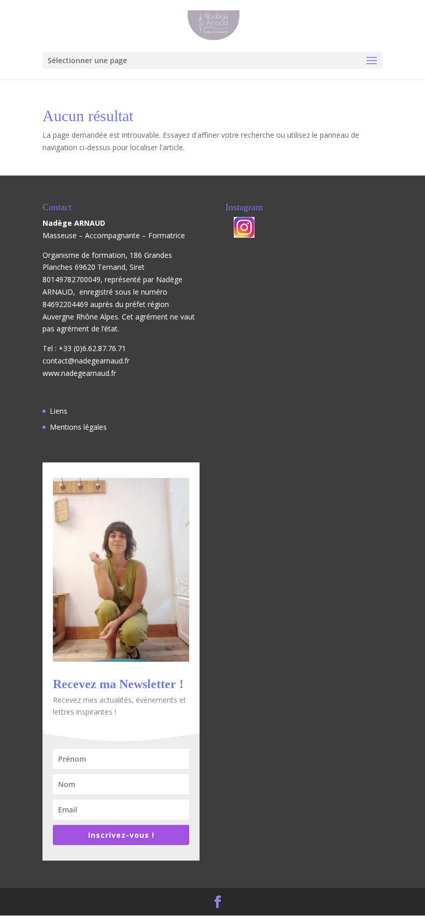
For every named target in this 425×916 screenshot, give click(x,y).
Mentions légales (78, 427)
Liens (58, 411)
